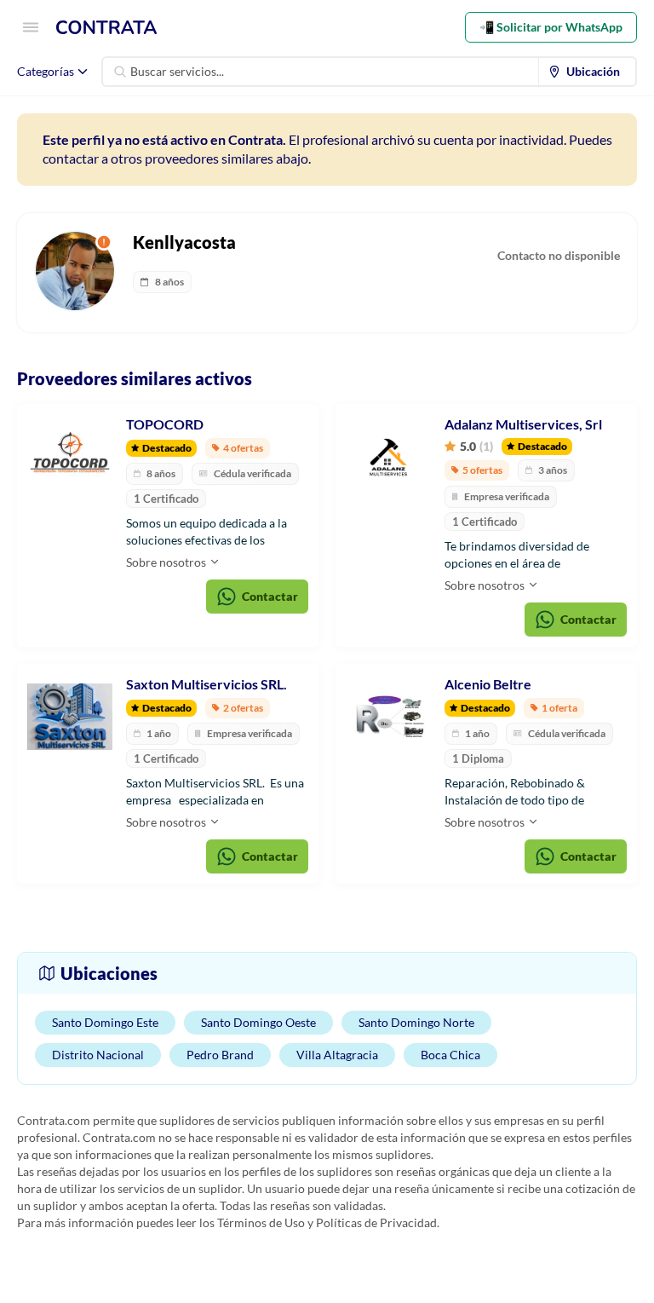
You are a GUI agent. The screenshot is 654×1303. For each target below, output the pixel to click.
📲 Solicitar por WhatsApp (550, 27)
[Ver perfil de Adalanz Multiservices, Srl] (388, 456)
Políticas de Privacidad (376, 1222)
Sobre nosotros (167, 562)
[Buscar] (120, 71)
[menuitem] (587, 71)
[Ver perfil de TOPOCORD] (69, 456)
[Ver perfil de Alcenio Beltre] (388, 716)
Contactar (270, 596)
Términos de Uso (261, 1222)
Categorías (45, 71)
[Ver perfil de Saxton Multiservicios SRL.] (69, 716)
